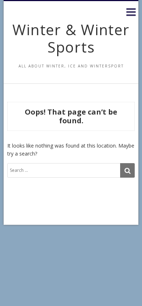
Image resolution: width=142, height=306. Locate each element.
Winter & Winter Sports (70, 38)
